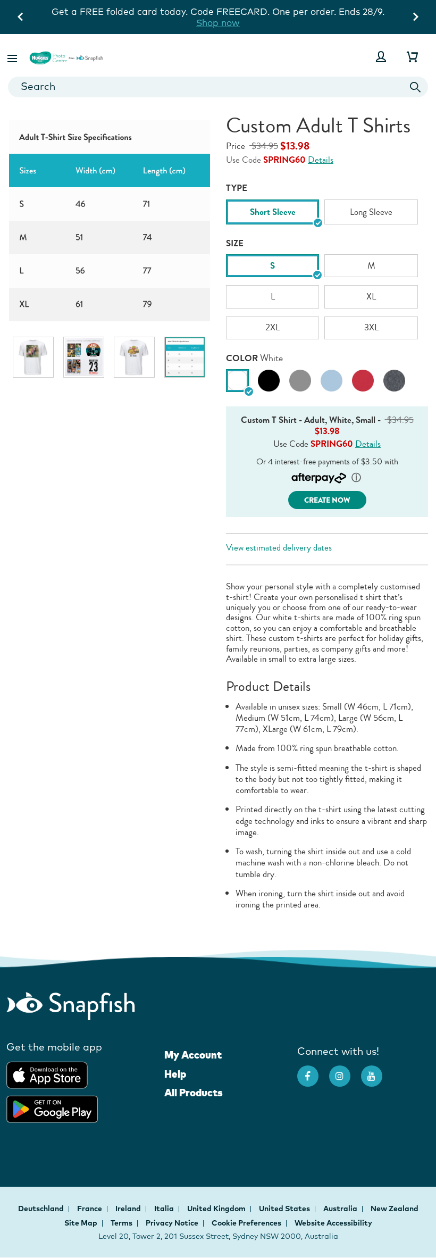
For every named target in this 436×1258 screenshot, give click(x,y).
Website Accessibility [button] (333, 1223)
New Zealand (394, 1208)
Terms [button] (121, 1223)
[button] (13, 57)
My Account (193, 1054)
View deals (371, 11)
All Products (193, 1092)
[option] (33, 357)
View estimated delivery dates (279, 547)
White (271, 358)
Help (175, 1074)
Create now (327, 500)
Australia (341, 1208)
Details (320, 159)
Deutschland (41, 1208)
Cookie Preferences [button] (246, 1223)
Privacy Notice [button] (172, 1223)
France (90, 1208)
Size (235, 243)
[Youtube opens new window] (377, 1070)
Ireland (128, 1208)
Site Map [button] (80, 1223)
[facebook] (313, 1070)
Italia (164, 1208)
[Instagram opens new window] (345, 1070)
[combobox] (218, 87)
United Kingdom (217, 1208)
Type (236, 188)
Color (242, 358)
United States (285, 1208)
